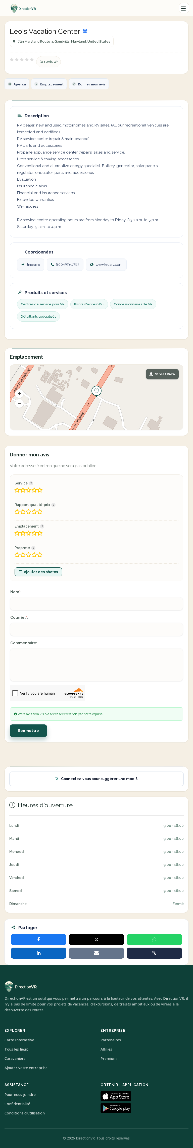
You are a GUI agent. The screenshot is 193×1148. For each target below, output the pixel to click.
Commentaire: (23, 643)
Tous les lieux (16, 1049)
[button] (19, 393)
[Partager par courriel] (96, 953)
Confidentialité (17, 1103)
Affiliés (106, 1049)
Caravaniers (15, 1058)
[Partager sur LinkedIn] (38, 953)
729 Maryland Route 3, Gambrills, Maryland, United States (64, 41)
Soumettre (28, 730)
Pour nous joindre (20, 1094)
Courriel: (19, 617)
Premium (109, 1058)
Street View (165, 374)
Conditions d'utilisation (25, 1113)
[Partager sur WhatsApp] (154, 939)
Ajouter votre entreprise (26, 1067)
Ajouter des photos (41, 572)
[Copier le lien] (154, 953)
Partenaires (111, 1040)
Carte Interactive (19, 1040)
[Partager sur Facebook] (38, 939)
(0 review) (48, 61)
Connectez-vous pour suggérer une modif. (99, 779)
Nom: (15, 592)
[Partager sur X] (96, 939)
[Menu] (184, 8)
